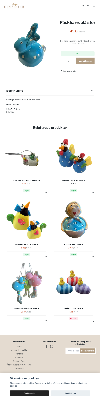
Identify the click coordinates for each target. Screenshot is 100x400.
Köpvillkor (19, 357)
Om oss (19, 346)
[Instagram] (51, 346)
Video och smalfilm (19, 350)
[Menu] (93, 6)
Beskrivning (14, 90)
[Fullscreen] (30, 46)
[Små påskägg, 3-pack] (93, 320)
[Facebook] (46, 346)
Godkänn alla (29, 393)
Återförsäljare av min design (19, 365)
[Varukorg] (87, 6)
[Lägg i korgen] (46, 192)
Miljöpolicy (19, 368)
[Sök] (83, 6)
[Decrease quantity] (63, 61)
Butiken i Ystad (19, 361)
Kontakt (19, 354)
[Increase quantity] (72, 61)
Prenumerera (87, 351)
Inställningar (70, 393)
